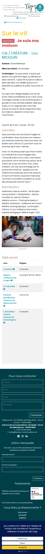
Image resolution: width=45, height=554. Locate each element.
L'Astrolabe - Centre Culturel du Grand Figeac (9, 315)
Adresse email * (8, 454)
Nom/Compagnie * (10, 465)
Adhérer (22, 518)
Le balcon (8, 269)
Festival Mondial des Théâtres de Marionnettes (9, 299)
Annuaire (22, 18)
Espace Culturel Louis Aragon (9, 278)
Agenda (9, 16)
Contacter (36, 415)
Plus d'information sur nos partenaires (17, 503)
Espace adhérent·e (14, 22)
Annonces (22, 512)
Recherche (35, 16)
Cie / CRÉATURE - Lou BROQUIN (20, 55)
